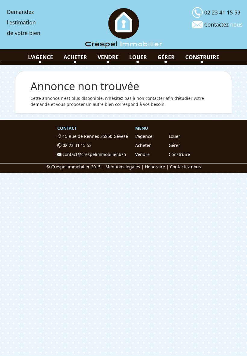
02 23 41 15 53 (76, 145)
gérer (166, 57)
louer (138, 57)
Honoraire (155, 167)
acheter (75, 57)
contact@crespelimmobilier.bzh (93, 154)
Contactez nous (185, 167)
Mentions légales (122, 167)
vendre (108, 57)
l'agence (40, 57)
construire (202, 57)
